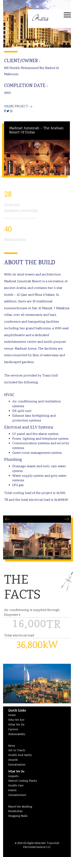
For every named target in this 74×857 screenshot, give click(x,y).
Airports (13, 776)
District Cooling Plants (22, 781)
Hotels (12, 790)
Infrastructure (17, 795)
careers (13, 730)
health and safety (20, 755)
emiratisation (16, 765)
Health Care (16, 786)
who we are (16, 720)
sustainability (16, 734)
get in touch (16, 750)
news (11, 746)
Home (12, 715)
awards (13, 760)
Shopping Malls (17, 816)
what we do (16, 725)
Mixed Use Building (20, 807)
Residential (15, 811)
